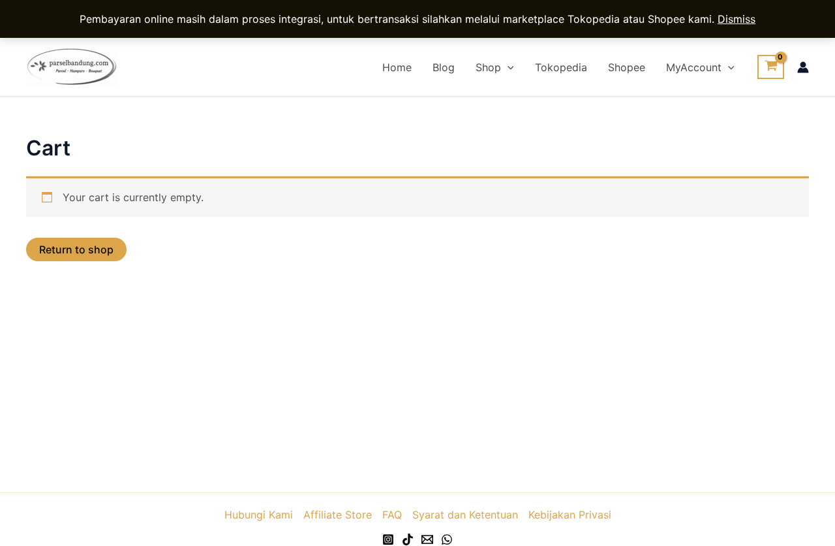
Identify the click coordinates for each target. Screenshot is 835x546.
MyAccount (693, 67)
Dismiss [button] (736, 18)
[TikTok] (408, 539)
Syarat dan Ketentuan (465, 514)
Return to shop (76, 249)
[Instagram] (388, 539)
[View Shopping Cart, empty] (770, 67)
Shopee (626, 67)
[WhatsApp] (447, 539)
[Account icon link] (803, 67)
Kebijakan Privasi (569, 514)
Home (397, 67)
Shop (488, 67)
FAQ (392, 514)
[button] (507, 67)
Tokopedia (561, 67)
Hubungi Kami (258, 514)
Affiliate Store (337, 514)
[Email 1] (427, 539)
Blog (444, 67)
